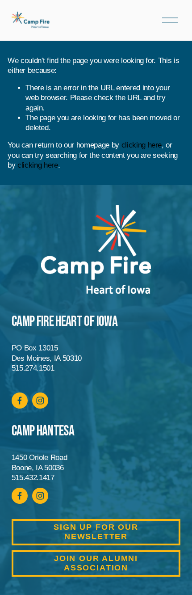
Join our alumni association (96, 563)
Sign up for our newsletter (96, 532)
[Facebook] (20, 400)
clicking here (141, 145)
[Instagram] (40, 400)
